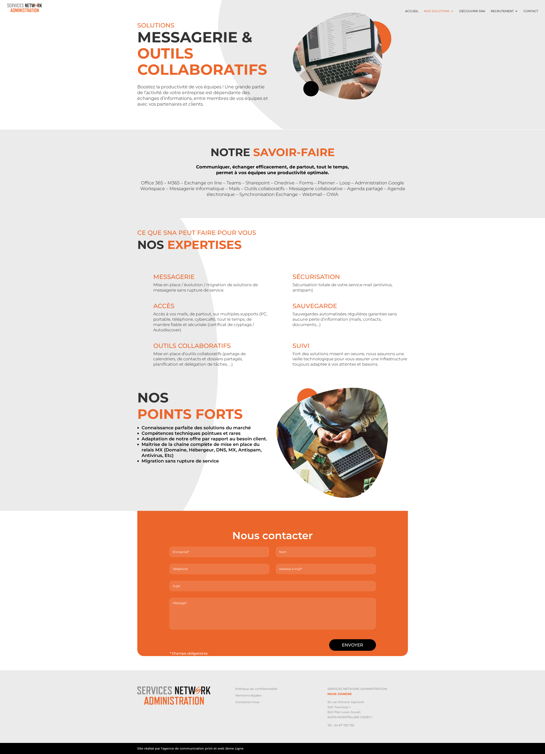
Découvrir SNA (472, 11)
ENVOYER (352, 645)
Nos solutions (436, 11)
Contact (530, 11)
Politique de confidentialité (256, 689)
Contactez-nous (247, 702)
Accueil (411, 11)
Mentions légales (248, 695)
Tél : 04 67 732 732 (340, 725)
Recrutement (502, 11)
